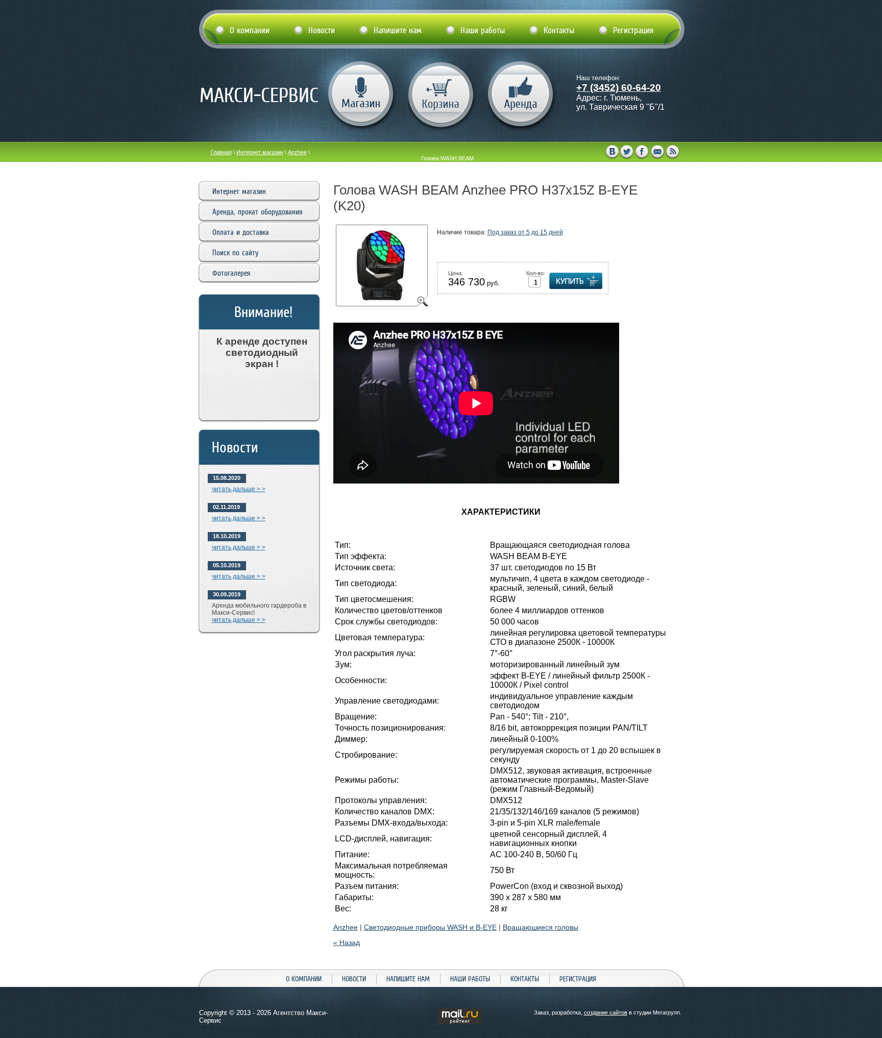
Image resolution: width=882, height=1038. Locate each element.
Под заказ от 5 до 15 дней (525, 232)
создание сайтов (605, 1012)
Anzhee (297, 152)
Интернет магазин (259, 152)
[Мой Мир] (658, 152)
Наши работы (470, 979)
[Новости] (673, 152)
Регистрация (577, 979)
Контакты (524, 979)
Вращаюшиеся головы (540, 927)
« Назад (346, 942)
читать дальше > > (238, 489)
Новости (354, 979)
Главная (221, 152)
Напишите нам (408, 979)
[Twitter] (627, 152)
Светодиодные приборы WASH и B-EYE (430, 927)
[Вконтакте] (612, 152)
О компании (304, 979)
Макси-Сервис (259, 95)
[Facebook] (642, 152)
